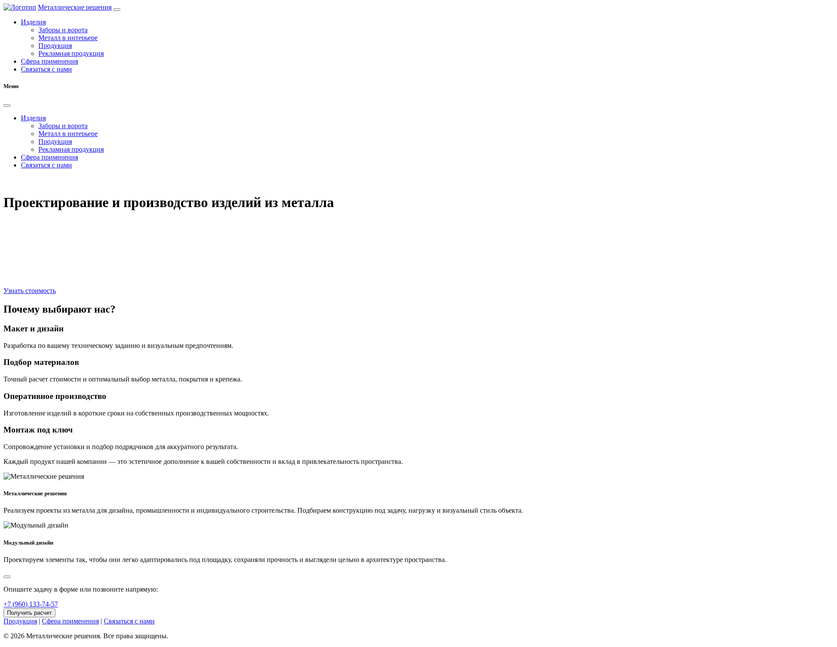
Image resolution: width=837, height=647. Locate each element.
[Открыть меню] (116, 9)
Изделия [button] (33, 22)
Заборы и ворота (63, 30)
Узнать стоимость (29, 290)
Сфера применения (49, 61)
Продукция (55, 45)
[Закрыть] (6, 105)
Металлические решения (75, 7)
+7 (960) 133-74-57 (30, 604)
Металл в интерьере (68, 37)
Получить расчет (29, 613)
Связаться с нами (46, 69)
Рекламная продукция (71, 53)
